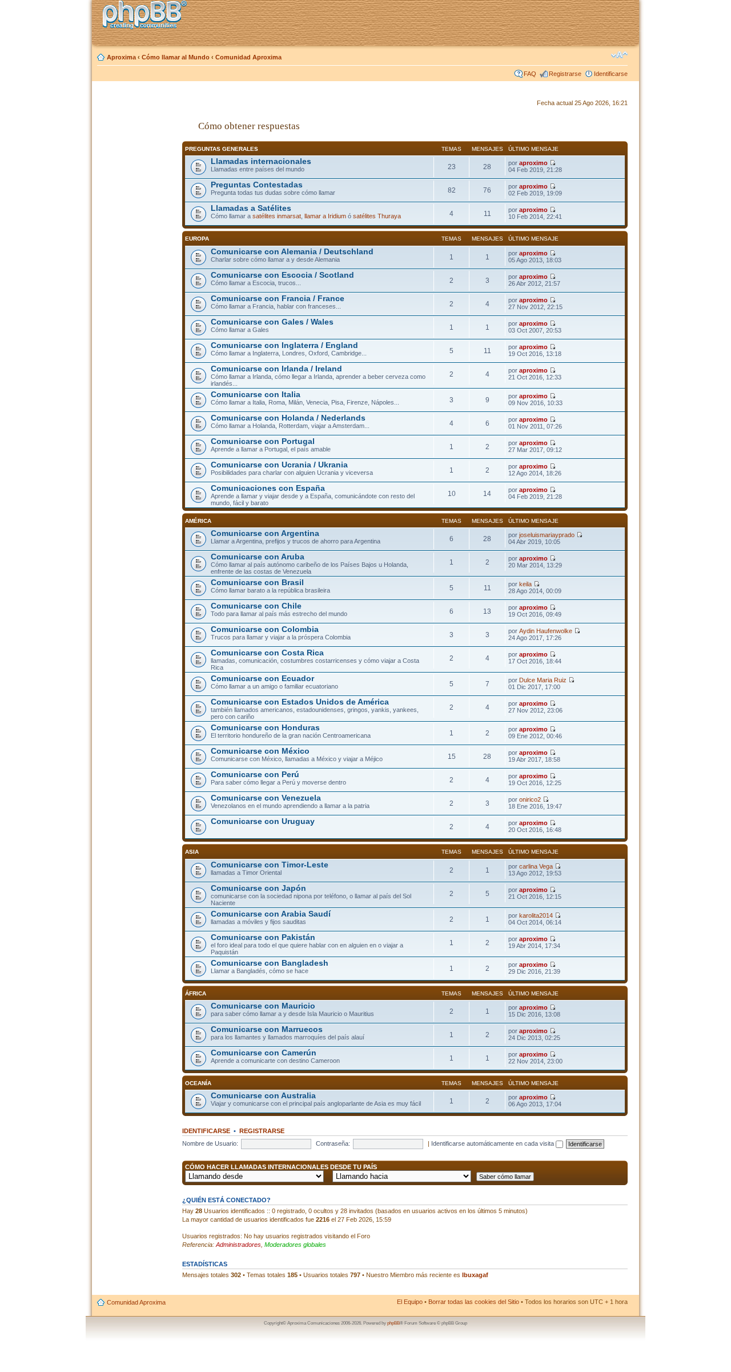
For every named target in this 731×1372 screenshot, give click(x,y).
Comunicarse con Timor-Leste (269, 865)
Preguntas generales (221, 149)
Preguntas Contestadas (257, 185)
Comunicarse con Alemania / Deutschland (292, 251)
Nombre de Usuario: (210, 1143)
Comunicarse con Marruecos (267, 1029)
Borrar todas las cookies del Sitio (473, 1301)
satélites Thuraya (377, 216)
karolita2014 (536, 915)
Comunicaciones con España (268, 488)
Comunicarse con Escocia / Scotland (282, 275)
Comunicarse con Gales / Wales (272, 322)
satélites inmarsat (276, 216)
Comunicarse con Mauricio (263, 1006)
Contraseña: (333, 1143)
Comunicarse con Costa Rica (267, 653)
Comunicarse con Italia (255, 394)
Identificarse (611, 73)
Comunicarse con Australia (263, 1095)
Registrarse (565, 73)
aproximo (533, 162)
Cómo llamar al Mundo (176, 57)
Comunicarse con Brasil (257, 582)
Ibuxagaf (475, 1274)
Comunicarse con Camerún (263, 1053)
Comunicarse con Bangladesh (269, 963)
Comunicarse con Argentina (265, 533)
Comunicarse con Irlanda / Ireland (276, 369)
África (195, 993)
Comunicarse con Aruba (257, 557)
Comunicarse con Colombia (265, 629)
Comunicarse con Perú (255, 774)
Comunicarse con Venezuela (266, 798)
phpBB (393, 1323)
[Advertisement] (137, 270)
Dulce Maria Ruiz (543, 680)
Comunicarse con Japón (258, 888)
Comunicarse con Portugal (263, 441)
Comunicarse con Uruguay (263, 821)
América (198, 521)
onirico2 (530, 799)
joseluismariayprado (547, 534)
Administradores (238, 1244)
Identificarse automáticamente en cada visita (493, 1143)
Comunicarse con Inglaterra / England (284, 345)
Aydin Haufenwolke (545, 630)
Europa (197, 238)
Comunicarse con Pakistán (263, 937)
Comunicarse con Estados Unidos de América (300, 702)
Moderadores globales (295, 1244)
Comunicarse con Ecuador (262, 678)
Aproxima (121, 57)
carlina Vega (536, 866)
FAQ (530, 73)
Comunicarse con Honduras (265, 727)
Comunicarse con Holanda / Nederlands (288, 418)
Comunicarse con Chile (256, 606)
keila (525, 584)
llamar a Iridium (325, 216)
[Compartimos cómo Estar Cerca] (148, 16)
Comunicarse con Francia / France (277, 298)
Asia (192, 852)
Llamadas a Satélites (251, 208)
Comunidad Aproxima (248, 57)
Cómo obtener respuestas (249, 125)
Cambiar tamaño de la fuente (619, 55)
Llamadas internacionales (261, 161)
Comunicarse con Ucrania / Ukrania (279, 465)
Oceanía (198, 1083)
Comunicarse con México (260, 751)
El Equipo (410, 1301)
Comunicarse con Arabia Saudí (271, 914)
